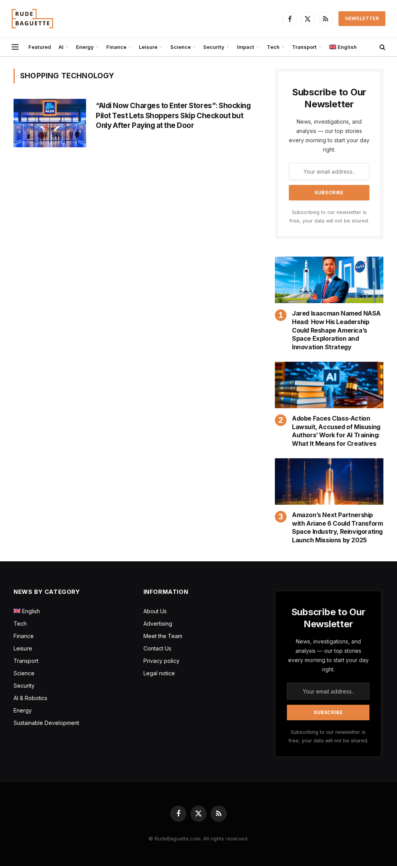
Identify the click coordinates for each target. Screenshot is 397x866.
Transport (304, 47)
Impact (245, 47)
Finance (116, 47)
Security (213, 47)
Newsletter (362, 18)
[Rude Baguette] (32, 18)
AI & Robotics (30, 698)
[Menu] (15, 47)
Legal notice (159, 673)
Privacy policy (161, 660)
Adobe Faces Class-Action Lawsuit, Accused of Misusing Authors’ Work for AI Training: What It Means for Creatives (336, 430)
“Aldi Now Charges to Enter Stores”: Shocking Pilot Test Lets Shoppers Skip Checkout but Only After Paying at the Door (173, 115)
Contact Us (157, 648)
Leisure (148, 47)
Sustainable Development (46, 722)
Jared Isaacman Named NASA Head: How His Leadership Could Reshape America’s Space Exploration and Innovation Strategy (336, 330)
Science (180, 47)
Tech (273, 47)
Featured (39, 47)
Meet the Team (162, 636)
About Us (155, 611)
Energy (85, 47)
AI (61, 47)
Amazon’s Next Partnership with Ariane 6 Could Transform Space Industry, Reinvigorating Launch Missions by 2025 (337, 527)
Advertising (157, 623)
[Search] (381, 47)
